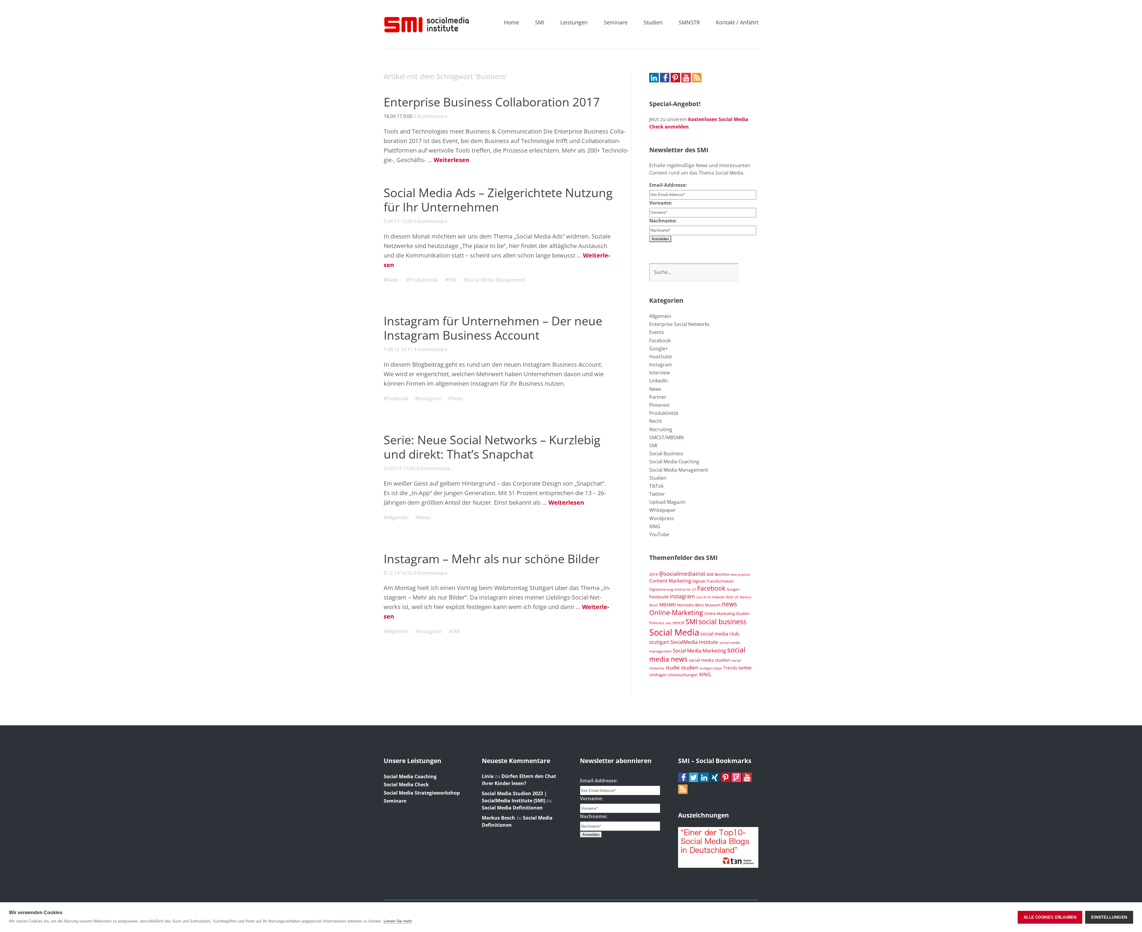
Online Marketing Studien (726, 613)
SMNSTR (689, 23)
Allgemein (398, 517)
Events (656, 332)
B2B (710, 574)
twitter (745, 668)
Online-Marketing (676, 612)
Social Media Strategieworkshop (422, 793)
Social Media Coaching (674, 461)
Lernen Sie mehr (398, 921)
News (393, 280)
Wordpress (661, 518)
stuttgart (706, 668)
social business (722, 621)
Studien (653, 23)
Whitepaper (662, 510)
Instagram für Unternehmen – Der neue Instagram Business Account (493, 328)
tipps (718, 668)
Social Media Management (495, 280)
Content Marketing (670, 581)
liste (729, 597)
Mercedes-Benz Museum (699, 605)
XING (654, 526)
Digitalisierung (661, 589)
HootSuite (660, 356)
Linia (488, 776)
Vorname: (660, 203)
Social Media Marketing (699, 650)
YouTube (659, 534)
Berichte (722, 574)
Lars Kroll (703, 597)
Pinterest (659, 405)
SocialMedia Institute (694, 641)
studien (689, 667)
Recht (655, 421)
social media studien (709, 660)
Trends (730, 668)
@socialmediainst (682, 573)
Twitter (657, 494)
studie (673, 667)
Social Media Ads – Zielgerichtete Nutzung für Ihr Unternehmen (498, 199)
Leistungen (574, 23)
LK (736, 596)
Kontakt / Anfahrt (737, 23)
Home (511, 23)
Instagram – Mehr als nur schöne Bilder (492, 558)
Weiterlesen (451, 160)
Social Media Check (406, 784)
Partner (657, 397)
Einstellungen (1109, 917)
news (729, 604)
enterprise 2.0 (685, 589)
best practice (740, 574)
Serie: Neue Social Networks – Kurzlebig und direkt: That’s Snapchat (492, 447)
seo (668, 622)
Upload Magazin (667, 502)
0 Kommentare (430, 116)
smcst (678, 622)
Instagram (429, 398)
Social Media (674, 632)
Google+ (658, 348)
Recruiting (660, 429)
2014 (653, 574)
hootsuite (659, 597)
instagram (682, 596)
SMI (539, 23)
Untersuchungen (683, 674)
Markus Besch (498, 818)
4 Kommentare (430, 349)
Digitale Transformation (713, 581)
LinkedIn (658, 380)
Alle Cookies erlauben (1050, 917)
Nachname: (663, 220)
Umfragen (658, 674)
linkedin (718, 596)
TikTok (656, 486)
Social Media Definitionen (512, 807)
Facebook (397, 398)
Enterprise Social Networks (679, 324)
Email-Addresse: (668, 185)
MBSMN (667, 605)
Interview (659, 372)
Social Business (666, 453)
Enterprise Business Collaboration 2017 (492, 102)
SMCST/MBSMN (666, 437)
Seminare (616, 23)
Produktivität (423, 280)
